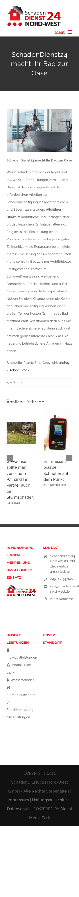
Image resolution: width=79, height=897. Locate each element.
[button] (10, 458)
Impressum (18, 800)
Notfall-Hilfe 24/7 (19, 668)
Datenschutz (19, 809)
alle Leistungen (18, 717)
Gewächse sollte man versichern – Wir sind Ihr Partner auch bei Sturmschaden (20, 479)
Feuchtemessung (20, 710)
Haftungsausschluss (51, 800)
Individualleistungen (22, 657)
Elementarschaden (21, 695)
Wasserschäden (22, 680)
